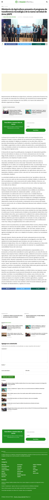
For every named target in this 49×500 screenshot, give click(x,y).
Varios (34, 471)
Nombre (4, 364)
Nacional (19, 473)
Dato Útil (3, 473)
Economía (6, 6)
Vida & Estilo (35, 473)
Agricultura (4, 464)
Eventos (19, 469)
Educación (19, 468)
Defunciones (4, 474)
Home (3, 6)
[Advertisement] (24, 56)
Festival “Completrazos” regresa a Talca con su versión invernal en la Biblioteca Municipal (39, 111)
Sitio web (27, 370)
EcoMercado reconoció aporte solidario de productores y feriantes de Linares (23, 403)
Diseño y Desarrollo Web (19, 497)
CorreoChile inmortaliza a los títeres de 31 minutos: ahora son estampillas (22, 398)
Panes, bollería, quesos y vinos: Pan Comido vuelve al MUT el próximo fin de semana (15, 334)
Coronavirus (4, 468)
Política (34, 466)
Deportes (4, 476)
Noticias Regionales (21, 474)
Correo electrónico (6, 370)
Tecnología (35, 469)
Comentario (4, 348)
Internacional (20, 471)
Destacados (19, 464)
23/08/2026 (11, 115)
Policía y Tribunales (37, 464)
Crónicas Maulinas (5, 469)
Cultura (3, 471)
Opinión (19, 476)
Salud (34, 468)
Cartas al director (5, 466)
